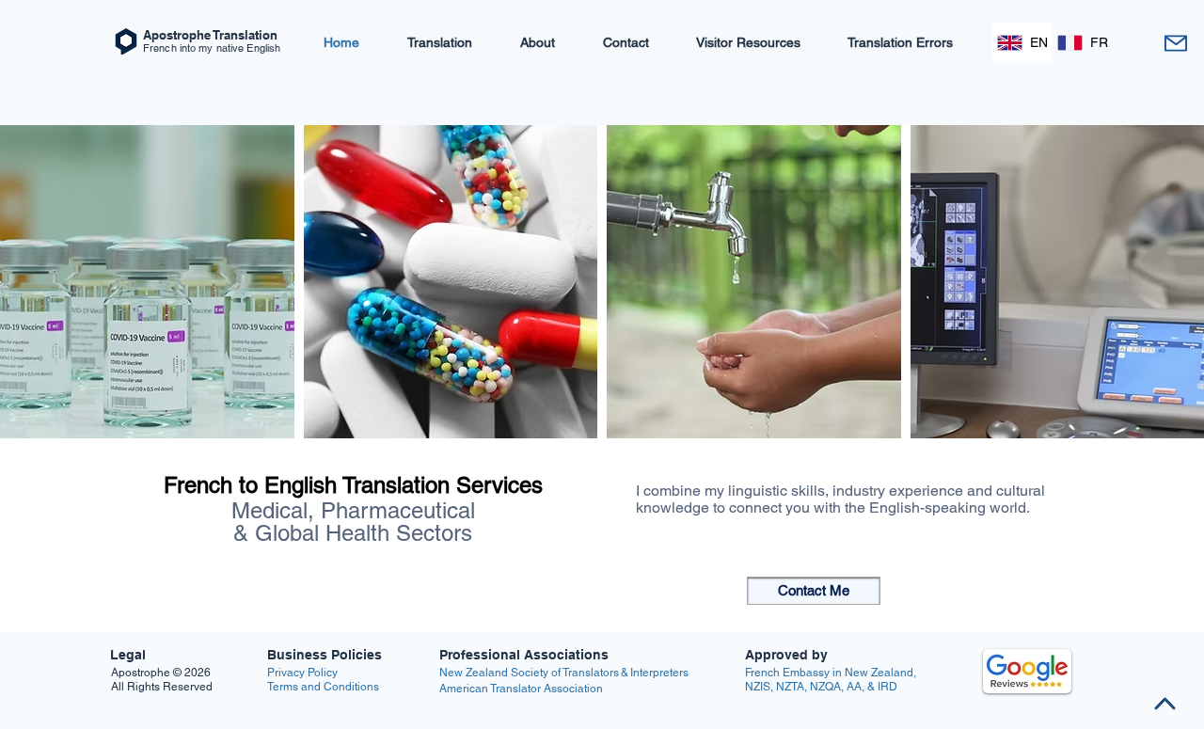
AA (854, 686)
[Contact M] (1176, 43)
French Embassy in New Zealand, (830, 672)
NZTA (790, 686)
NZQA (825, 686)
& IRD (880, 686)
